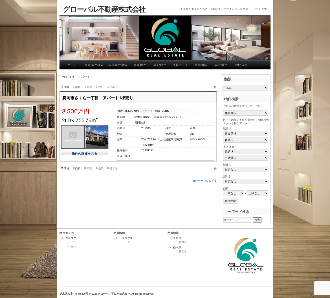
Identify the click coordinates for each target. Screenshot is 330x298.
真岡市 (183, 251)
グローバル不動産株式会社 (104, 9)
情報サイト (181, 65)
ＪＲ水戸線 (126, 238)
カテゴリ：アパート (76, 76)
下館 (127, 242)
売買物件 (140, 65)
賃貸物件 (160, 65)
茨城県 (177, 238)
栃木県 (177, 247)
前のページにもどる (204, 180)
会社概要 (221, 65)
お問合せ (241, 65)
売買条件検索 (94, 65)
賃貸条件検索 (118, 65)
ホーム (72, 65)
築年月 (114, 87)
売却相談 (201, 65)
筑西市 (183, 242)
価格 (66, 87)
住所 (100, 87)
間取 (89, 87)
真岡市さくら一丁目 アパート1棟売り (97, 98)
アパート (76, 242)
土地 (73, 246)
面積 (78, 87)
